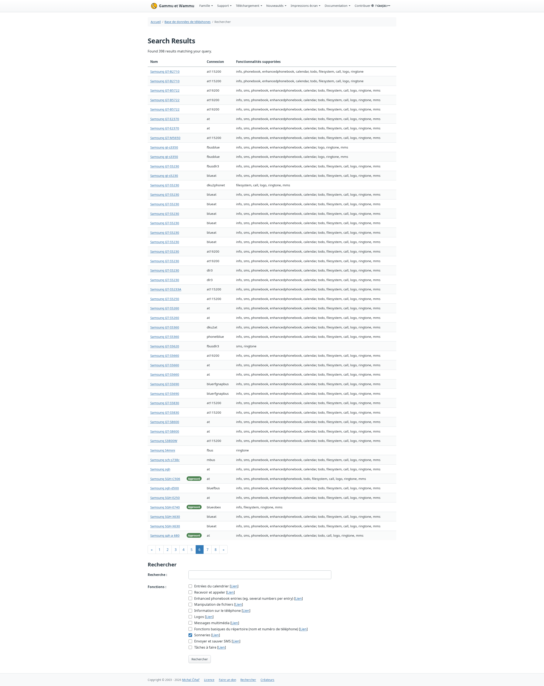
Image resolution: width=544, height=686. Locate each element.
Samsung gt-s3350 (164, 147)
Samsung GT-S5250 (164, 299)
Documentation (336, 5)
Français (381, 5)
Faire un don (227, 680)
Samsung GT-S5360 (164, 327)
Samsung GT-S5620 (164, 346)
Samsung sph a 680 (165, 535)
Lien (234, 586)
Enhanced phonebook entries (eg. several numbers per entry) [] (248, 598)
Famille (204, 5)
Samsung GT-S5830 (164, 403)
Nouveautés (274, 5)
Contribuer (362, 5)
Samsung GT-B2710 (165, 71)
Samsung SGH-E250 (165, 497)
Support (223, 5)
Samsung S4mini (162, 450)
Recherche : (157, 574)
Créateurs (267, 680)
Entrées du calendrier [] (215, 586)
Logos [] (203, 616)
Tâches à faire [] (209, 647)
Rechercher (199, 659)
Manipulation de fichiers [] (218, 604)
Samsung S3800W (163, 440)
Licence (209, 680)
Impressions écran (304, 5)
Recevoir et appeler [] (214, 592)
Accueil (156, 22)
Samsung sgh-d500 (164, 488)
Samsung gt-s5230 (164, 175)
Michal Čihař (191, 680)
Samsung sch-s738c (165, 460)
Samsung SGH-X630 (165, 516)
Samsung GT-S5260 (164, 308)
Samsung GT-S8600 (164, 422)
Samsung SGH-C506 (165, 479)
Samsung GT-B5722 (165, 90)
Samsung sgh (160, 469)
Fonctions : (157, 586)
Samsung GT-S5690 (164, 384)
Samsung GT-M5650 (165, 138)
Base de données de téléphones (187, 22)
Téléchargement (247, 5)
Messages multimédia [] (216, 623)
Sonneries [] (206, 635)
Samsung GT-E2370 (164, 119)
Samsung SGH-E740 (165, 507)
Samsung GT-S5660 (164, 355)
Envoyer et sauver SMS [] (216, 641)
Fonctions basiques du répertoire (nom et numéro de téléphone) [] (250, 629)
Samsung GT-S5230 (164, 166)
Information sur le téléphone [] (221, 610)
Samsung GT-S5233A (165, 289)
